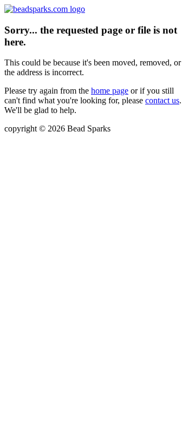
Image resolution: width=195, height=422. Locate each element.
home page (109, 90)
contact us (162, 100)
